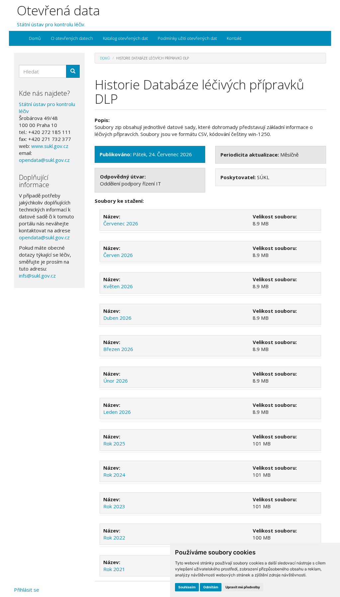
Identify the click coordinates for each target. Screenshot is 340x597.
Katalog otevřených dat (125, 38)
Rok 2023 (114, 506)
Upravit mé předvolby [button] (242, 587)
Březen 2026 (118, 349)
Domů (35, 38)
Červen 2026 (118, 255)
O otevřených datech (72, 38)
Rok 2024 (114, 474)
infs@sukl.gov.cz (37, 275)
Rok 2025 (114, 443)
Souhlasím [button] (187, 587)
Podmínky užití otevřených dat (187, 38)
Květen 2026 (118, 286)
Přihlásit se (26, 589)
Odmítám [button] (210, 587)
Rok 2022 (114, 537)
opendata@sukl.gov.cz (44, 160)
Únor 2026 (115, 380)
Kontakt (234, 38)
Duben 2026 (117, 317)
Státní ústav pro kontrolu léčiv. (51, 24)
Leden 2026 (117, 412)
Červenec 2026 (120, 223)
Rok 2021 (114, 569)
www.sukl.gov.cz (49, 146)
